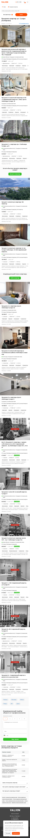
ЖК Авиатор (20, 209)
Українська (16, 833)
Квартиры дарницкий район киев (19, 802)
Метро (22, 699)
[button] (28, 37)
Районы (5, 699)
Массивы (14, 699)
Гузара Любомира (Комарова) (10, 59)
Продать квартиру (15, 174)
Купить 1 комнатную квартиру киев (9, 797)
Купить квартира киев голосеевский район (15, 800)
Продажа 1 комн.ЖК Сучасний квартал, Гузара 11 (14, 492)
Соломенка (4, 310)
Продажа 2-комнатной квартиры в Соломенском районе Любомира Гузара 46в (14, 352)
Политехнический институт (9, 148)
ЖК (12, 703)
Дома (18, 703)
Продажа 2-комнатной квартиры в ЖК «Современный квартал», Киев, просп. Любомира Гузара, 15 (14, 99)
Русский (8, 833)
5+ (24, 718)
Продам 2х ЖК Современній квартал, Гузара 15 (13, 630)
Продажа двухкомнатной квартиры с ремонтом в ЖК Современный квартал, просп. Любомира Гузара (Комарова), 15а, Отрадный (14, 52)
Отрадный (12, 57)
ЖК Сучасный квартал (22, 59)
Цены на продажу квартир (10, 782)
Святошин (5, 356)
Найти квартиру (15, 278)
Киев (22, 57)
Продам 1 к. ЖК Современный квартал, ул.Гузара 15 (14, 583)
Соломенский (18, 57)
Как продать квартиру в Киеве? (11, 791)
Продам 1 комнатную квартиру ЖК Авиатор (13, 203)
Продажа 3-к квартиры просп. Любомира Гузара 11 (11, 398)
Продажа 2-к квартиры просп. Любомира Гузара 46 (11, 307)
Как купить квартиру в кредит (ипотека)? (14, 786)
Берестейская (6, 57)
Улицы (5, 703)
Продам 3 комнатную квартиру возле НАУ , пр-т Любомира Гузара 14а (14, 539)
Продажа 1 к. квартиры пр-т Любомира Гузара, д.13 (14, 145)
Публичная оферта (15, 813)
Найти (21, 14)
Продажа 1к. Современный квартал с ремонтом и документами (14, 676)
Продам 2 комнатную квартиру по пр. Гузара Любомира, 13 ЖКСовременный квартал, (14, 249)
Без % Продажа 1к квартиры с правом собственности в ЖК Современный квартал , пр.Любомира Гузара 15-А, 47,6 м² (15, 445)
